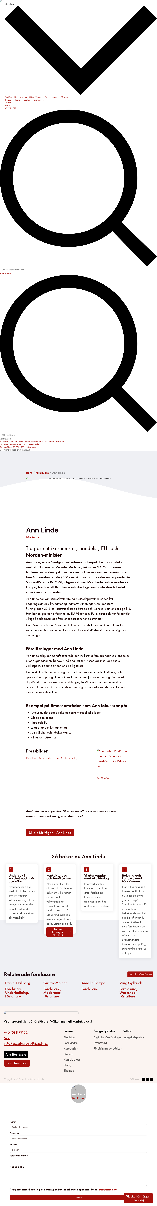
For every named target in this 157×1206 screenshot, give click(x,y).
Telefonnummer (19, 1156)
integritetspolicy (108, 1189)
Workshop (40, 97)
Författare (65, 97)
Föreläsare (9, 97)
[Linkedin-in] (151, 1079)
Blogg (7, 105)
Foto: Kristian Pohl (103, 778)
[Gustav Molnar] (59, 989)
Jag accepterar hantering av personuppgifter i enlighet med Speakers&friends (64, 1189)
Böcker (27, 100)
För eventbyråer (37, 100)
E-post (13, 1144)
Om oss (8, 103)
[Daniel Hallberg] (21, 989)
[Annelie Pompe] (97, 986)
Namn (13, 1122)
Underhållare (29, 97)
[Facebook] (143, 1079)
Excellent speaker (52, 97)
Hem (29, 473)
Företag (14, 1133)
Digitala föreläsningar (14, 100)
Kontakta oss (5, 273)
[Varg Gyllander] (135, 989)
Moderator (18, 97)
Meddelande (17, 1167)
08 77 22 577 (10, 108)
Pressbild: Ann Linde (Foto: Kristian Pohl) (51, 758)
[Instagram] (147, 1079)
